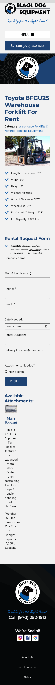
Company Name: (16, 258)
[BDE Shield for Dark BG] (27, 581)
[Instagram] (20, 638)
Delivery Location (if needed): (24, 350)
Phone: (10, 288)
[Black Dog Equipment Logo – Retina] (27, 4)
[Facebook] (27, 638)
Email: (10, 304)
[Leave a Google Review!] (35, 638)
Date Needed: (14, 319)
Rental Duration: (15, 334)
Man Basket (16, 371)
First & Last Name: (18, 273)
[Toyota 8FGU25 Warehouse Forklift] (27, 137)
